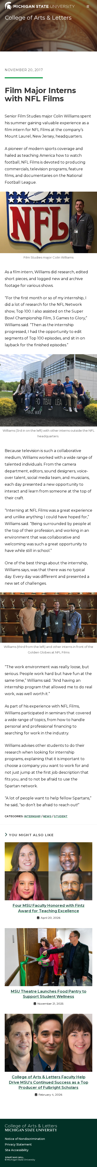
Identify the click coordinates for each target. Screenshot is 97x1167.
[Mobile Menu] (88, 6)
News (47, 816)
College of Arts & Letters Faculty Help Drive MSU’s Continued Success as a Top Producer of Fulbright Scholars (48, 1082)
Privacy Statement (18, 1144)
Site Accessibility (16, 1150)
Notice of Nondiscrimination (25, 1139)
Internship (32, 816)
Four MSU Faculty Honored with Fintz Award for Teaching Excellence (49, 908)
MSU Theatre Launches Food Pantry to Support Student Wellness (48, 994)
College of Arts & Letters (38, 17)
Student (61, 816)
